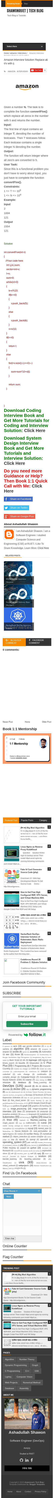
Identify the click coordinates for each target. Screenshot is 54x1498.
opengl (32, 1139)
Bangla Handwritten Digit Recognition (16, 1057)
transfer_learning (10, 1159)
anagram (45, 1049)
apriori (24, 1052)
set (12, 1153)
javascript (44, 1111)
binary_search (8, 1063)
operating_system (12, 1142)
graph (25, 1106)
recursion (45, 1148)
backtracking (44, 1054)
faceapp (29, 1095)
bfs (24, 1060)
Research (7, 1151)
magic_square (8, 1123)
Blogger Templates (37, 1484)
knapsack (32, 1114)
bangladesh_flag (38, 1057)
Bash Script (14, 1060)
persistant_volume (11, 1145)
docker (17, 1089)
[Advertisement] (27, 40)
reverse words (28, 1151)
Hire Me (27, 1468)
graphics (35, 1106)
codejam (44, 1071)
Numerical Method (31, 1382)
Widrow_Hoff (7, 1168)
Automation (46, 1052)
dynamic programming (41, 1089)
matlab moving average (11, 1126)
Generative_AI (21, 1103)
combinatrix (41, 1074)
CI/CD (33, 1069)
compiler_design (9, 1077)
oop (12, 1139)
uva (21, 1162)
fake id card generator (32, 1098)
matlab (44, 1123)
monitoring (44, 1126)
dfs (37, 1086)
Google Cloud (39, 1103)
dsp (27, 1089)
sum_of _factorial (9, 1156)
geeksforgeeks (8, 1103)
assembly (34, 1052)
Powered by (15, 1034)
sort (31, 1153)
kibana (23, 1114)
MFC (35, 1126)
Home (10, 1492)
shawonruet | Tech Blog (25, 11)
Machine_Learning (38, 1120)
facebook (39, 1095)
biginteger (33, 1060)
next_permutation (40, 1131)
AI (45, 1046)
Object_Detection (20, 1137)
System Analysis (27, 1156)
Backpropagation (30, 1054)
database (22, 1082)
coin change (24, 1074)
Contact (28, 1492)
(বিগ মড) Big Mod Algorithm (33, 828)
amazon (34, 1049)
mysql (30, 1128)
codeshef (6, 1074)
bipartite (22, 1063)
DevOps (8, 1085)
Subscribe (27, 1024)
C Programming (19, 1066)
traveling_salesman (32, 1159)
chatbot (16, 1069)
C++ (27, 1371)
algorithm (19, 1049)
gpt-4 (8, 1106)
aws (7, 1054)
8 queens (6, 1046)
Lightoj (8, 1377)
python (33, 1148)
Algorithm (9, 1359)
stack (47, 1153)
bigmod (45, 1060)
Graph (35, 1365)
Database (9, 1388)
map (20, 1123)
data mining (40, 1080)
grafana (16, 1106)
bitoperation (34, 1063)
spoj (39, 1153)
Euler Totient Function (36, 1092)
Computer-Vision (28, 1077)
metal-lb (26, 1126)
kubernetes (9, 1117)
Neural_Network (21, 1131)
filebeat (46, 1098)
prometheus (44, 1145)
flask (4, 1100)
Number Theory (26, 1359)
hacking (45, 1106)
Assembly (24, 1388)
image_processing (18, 1109)
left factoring (24, 1117)
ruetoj (37, 1151)
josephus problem (10, 1114)
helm (4, 1109)
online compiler (37, 1137)
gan (47, 1100)
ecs (7, 1092)
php (21, 1145)
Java (19, 1111)
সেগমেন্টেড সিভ (18, 1168)
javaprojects (31, 1111)
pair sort (30, 1142)
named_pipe (43, 1128)
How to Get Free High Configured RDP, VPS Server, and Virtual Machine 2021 (34, 895)
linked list (47, 1117)
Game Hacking (36, 1100)
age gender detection (31, 1046)
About (18, 1492)
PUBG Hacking (9, 1148)
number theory (32, 1134)
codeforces (32, 1071)
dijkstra (45, 1086)
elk (24, 1092)
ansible (16, 1052)
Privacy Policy (40, 1492)
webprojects (24, 1165)
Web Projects (11, 1382)
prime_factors (31, 1145)
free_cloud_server (18, 1100)
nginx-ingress (8, 1134)
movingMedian (20, 1128)
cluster (42, 1069)
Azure (17, 1054)
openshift (44, 1139)
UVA (37, 1371)
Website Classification (41, 1165)
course (29, 1080)
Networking (6, 1131)
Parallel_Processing (44, 1142)
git (29, 1103)
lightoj (34, 1117)
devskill (28, 1086)
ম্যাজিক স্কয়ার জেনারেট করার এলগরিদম (33, 915)
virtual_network (9, 1165)
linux (9, 1120)
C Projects (34, 1066)
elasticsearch (15, 1092)
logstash (23, 1120)
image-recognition (40, 1109)
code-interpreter (19, 1071)
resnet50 (17, 1151)
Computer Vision (24, 1377)
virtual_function (41, 1163)
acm (15, 1046)
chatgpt (25, 1069)
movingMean (7, 1128)
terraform (42, 1156)
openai (22, 1139)
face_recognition (17, 1095)
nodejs (20, 1134)
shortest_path (22, 1153)
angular (6, 1052)
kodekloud (44, 1114)
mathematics (31, 1123)
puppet (23, 1148)
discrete (6, 1089)
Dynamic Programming (16, 1365)
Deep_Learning (40, 1082)
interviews (7, 1111)
